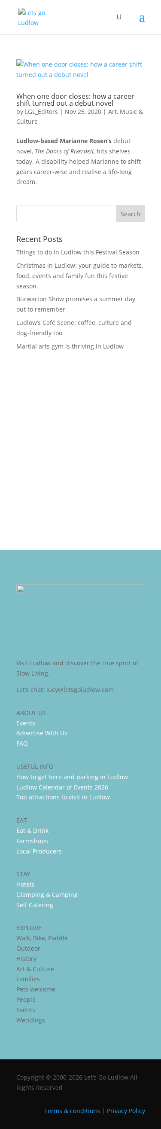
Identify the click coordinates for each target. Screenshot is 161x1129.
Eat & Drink (32, 830)
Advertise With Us (41, 733)
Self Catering (34, 905)
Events (25, 723)
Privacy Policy (126, 1111)
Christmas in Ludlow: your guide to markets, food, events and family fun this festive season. (79, 275)
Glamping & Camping (47, 894)
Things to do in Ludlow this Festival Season (78, 252)
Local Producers (39, 851)
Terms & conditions (72, 1111)
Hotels (25, 884)
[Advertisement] (80, 444)
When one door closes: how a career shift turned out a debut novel (75, 100)
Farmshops (32, 841)
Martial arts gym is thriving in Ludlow (70, 346)
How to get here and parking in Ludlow (72, 777)
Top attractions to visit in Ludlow (63, 797)
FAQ (22, 743)
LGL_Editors (41, 111)
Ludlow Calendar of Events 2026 (62, 787)
